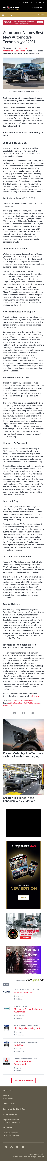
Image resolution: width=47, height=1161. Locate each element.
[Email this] (14, 713)
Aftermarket (17, 703)
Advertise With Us (9, 1098)
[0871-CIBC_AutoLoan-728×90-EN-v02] (23, 24)
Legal (31, 1154)
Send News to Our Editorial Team (14, 1109)
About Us (6, 1096)
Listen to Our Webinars (11, 1135)
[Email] (6, 1147)
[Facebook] (11, 1147)
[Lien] (23, 981)
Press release (28, 700)
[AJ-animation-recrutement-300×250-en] (23, 836)
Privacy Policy (39, 1154)
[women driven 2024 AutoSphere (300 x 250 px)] (23, 973)
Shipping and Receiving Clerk (27, 1028)
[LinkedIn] (17, 1147)
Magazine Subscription (11, 1120)
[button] (44, 8)
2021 (10, 703)
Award (37, 703)
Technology (7, 706)
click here (35, 696)
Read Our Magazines (10, 1133)
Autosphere (22, 48)
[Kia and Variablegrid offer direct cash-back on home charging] (23, 735)
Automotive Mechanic (24, 992)
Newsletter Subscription (11, 1122)
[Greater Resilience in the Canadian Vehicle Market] (23, 779)
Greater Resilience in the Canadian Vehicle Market (19, 799)
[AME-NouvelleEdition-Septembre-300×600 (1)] (23, 908)
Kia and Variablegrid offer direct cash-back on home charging (23, 754)
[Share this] (23, 713)
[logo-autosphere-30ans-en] (11, 8)
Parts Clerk (19, 1045)
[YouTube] (23, 1147)
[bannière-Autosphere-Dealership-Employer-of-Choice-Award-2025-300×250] (23, 941)
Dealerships (20, 51)
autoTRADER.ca (28, 703)
